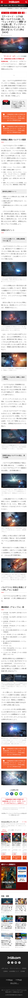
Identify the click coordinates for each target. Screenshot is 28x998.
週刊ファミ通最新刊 (8, 864)
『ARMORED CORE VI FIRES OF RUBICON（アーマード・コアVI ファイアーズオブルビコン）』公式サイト (14, 801)
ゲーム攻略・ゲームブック (14, 830)
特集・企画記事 (23, 8)
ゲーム (4, 830)
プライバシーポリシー (15, 968)
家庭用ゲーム (13, 12)
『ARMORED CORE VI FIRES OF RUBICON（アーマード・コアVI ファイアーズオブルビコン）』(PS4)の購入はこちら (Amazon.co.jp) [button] (14, 129)
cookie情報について (14, 971)
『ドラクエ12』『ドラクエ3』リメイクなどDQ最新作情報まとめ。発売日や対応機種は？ (20, 943)
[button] (22, 872)
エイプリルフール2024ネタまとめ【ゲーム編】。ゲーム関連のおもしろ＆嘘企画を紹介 (6, 926)
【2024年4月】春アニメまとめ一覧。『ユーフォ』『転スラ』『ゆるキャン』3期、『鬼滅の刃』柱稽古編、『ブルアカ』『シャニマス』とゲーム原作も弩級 (21, 908)
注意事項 (5, 971)
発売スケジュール (22, 5)
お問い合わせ (5, 968)
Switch (5, 5)
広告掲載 (22, 971)
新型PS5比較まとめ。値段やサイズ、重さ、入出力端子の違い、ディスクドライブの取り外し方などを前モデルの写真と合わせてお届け (6, 943)
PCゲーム (14, 5)
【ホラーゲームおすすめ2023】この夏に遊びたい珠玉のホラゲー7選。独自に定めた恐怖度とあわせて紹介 (20, 926)
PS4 (23, 12)
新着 (2, 5)
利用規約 (24, 968)
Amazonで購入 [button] (7, 857)
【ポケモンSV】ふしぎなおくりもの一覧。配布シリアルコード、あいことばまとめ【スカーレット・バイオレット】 (6, 908)
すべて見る (24, 821)
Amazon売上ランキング (9, 822)
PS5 (10, 5)
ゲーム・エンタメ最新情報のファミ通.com (10, 8)
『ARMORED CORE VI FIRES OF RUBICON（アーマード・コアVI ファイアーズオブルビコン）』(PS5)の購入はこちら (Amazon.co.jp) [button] (14, 117)
